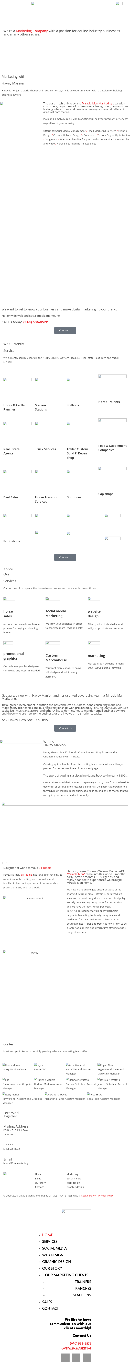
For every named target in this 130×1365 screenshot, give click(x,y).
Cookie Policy (88, 1195)
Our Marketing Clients (66, 1274)
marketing (96, 655)
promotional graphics (13, 656)
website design (94, 613)
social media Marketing (56, 613)
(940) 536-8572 (35, 322)
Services (50, 1241)
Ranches (83, 1288)
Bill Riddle (26, 874)
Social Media (54, 1248)
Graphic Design (56, 1261)
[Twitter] (111, 1176)
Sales (47, 1301)
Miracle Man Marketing (97, 103)
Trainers (83, 1281)
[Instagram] (121, 1176)
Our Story (52, 1268)
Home (47, 1234)
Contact (50, 1308)
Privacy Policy (105, 1195)
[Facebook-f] (102, 1176)
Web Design (52, 1254)
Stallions (82, 1294)
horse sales (8, 613)
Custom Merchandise (56, 657)
